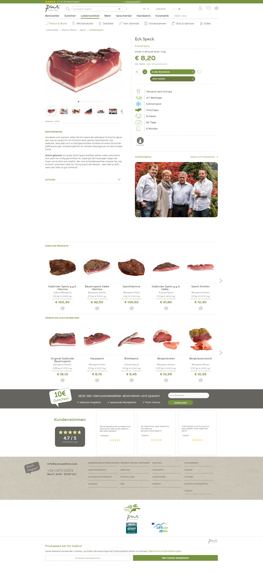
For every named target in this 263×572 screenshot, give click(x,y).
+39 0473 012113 (60, 470)
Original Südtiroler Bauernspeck (62, 360)
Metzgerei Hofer (131, 292)
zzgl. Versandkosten (156, 63)
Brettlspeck (131, 358)
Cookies (188, 470)
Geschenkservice (97, 470)
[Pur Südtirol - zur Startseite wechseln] (52, 8)
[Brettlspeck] (131, 339)
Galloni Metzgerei (62, 292)
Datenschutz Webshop (100, 477)
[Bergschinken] (166, 339)
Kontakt (156, 484)
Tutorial (188, 477)
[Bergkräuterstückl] (200, 339)
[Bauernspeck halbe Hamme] (97, 267)
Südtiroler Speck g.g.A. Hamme (62, 288)
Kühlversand (191, 463)
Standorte (158, 470)
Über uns (125, 470)
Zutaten (50, 179)
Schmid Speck (142, 46)
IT (148, 9)
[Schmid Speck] (176, 189)
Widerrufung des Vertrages (135, 463)
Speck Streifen (200, 286)
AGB (122, 484)
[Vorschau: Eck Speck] (51, 111)
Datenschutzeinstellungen (164, 551)
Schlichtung (158, 477)
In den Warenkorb (161, 71)
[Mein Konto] (200, 8)
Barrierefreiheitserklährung (104, 463)
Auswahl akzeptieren (87, 558)
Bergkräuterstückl (200, 358)
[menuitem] (200, 8)
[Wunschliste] (208, 8)
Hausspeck (97, 358)
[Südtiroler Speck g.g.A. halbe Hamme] (166, 267)
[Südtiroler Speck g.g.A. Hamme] (62, 267)
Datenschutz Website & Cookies (196, 487)
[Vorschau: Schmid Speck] (100, 111)
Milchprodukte (85, 23)
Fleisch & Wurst (58, 23)
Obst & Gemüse (185, 23)
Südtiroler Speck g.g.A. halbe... (166, 288)
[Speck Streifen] (200, 267)
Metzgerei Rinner (200, 364)
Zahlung (156, 463)
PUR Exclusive (127, 477)
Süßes (207, 23)
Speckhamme (131, 286)
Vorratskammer (157, 23)
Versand (92, 484)
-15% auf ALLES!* (132, 1)
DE (144, 9)
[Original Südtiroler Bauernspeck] (62, 339)
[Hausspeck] (97, 339)
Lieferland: (161, 9)
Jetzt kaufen (158, 78)
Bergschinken (166, 358)
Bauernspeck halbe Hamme (97, 288)
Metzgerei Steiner (97, 292)
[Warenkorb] (218, 8)
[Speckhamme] (131, 267)
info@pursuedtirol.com (62, 464)
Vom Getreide (131, 23)
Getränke (108, 23)
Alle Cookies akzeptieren (175, 557)
